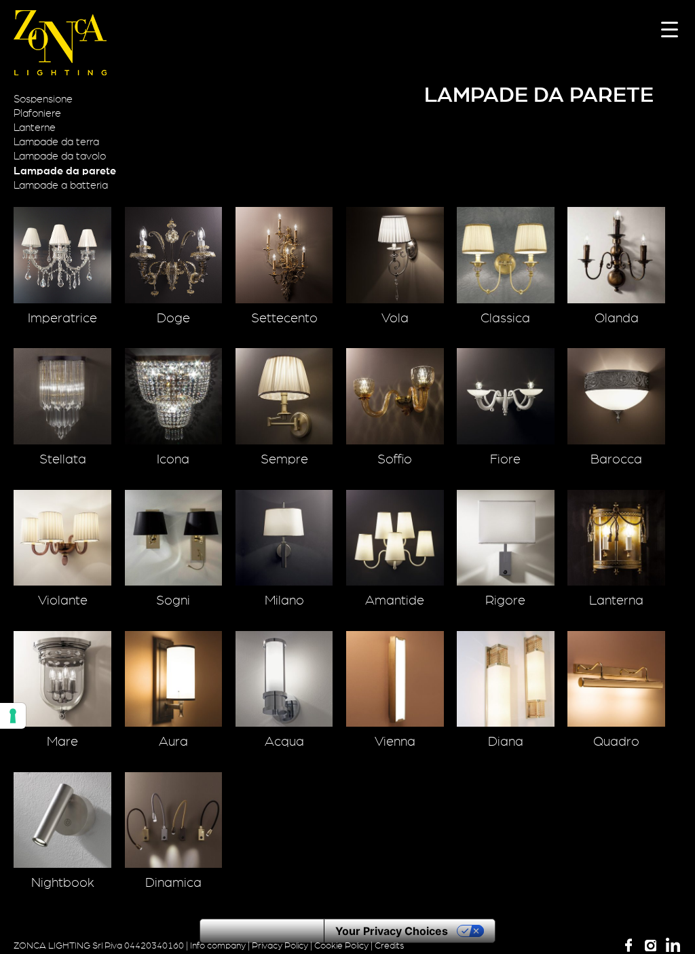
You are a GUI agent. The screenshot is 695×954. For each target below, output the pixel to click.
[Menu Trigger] (669, 28)
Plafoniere (37, 113)
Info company (218, 946)
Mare (62, 741)
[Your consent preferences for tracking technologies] (13, 716)
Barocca (616, 459)
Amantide (394, 600)
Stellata (62, 459)
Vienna (395, 741)
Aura (173, 741)
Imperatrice (62, 318)
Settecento (284, 318)
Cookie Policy (341, 946)
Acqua (284, 741)
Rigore (505, 600)
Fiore (505, 459)
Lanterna (616, 600)
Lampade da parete (65, 171)
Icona (173, 459)
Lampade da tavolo (60, 156)
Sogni (173, 600)
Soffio (394, 459)
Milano (284, 600)
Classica (505, 318)
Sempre (284, 459)
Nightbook (62, 883)
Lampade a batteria (61, 185)
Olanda (617, 318)
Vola (395, 318)
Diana (505, 741)
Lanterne (35, 127)
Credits (389, 946)
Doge (173, 318)
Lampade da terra (56, 141)
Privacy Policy (280, 946)
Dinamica (173, 883)
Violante (63, 600)
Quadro (616, 741)
